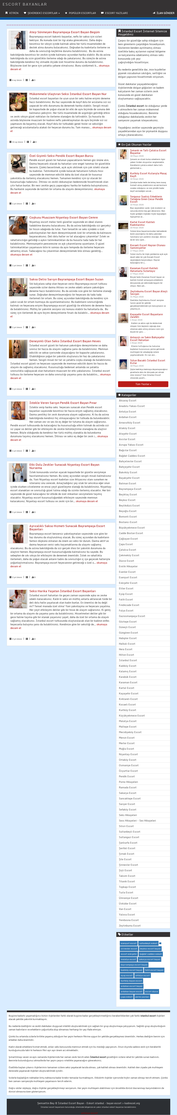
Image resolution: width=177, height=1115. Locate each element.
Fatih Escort (126, 599)
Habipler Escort (128, 638)
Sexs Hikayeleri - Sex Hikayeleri (137, 821)
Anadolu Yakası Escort (132, 406)
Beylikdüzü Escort (129, 505)
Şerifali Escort (127, 848)
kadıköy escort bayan (131, 970)
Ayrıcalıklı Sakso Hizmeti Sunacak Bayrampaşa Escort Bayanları (67, 528)
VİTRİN (13, 13)
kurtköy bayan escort (131, 980)
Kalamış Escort (128, 671)
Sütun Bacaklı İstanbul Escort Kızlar (147, 361)
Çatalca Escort (127, 550)
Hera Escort (125, 649)
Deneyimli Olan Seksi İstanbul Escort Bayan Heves (65, 341)
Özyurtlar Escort (128, 771)
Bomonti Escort (128, 517)
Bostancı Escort (128, 522)
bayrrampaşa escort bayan (134, 964)
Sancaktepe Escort (130, 798)
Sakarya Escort (127, 793)
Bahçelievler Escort (130, 461)
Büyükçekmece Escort (132, 528)
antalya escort (142, 975)
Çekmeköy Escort (129, 555)
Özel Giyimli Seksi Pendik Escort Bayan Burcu (61, 155)
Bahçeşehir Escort (129, 467)
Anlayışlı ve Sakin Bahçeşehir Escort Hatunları (147, 338)
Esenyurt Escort (128, 577)
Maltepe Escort (128, 727)
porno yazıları (142, 996)
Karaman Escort (128, 682)
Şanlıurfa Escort (128, 843)
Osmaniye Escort (129, 765)
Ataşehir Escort (128, 434)
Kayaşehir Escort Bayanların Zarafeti (146, 315)
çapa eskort (127, 996)
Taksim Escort (127, 876)
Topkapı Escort (127, 887)
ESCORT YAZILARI (116, 13)
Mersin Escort (127, 738)
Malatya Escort (128, 721)
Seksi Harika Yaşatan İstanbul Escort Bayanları (62, 591)
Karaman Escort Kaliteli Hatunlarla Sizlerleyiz (144, 269)
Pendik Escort (127, 776)
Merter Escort (127, 743)
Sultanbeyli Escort (129, 832)
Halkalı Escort (127, 644)
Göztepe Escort (128, 622)
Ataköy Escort (127, 428)
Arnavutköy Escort (129, 423)
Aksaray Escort (127, 400)
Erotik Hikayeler (128, 566)
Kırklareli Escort (128, 699)
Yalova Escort (127, 915)
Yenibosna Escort (129, 920)
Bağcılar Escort (128, 450)
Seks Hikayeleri (128, 815)
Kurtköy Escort (127, 710)
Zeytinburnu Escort (130, 926)
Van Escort (125, 909)
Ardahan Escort (128, 417)
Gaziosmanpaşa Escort (132, 616)
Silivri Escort (126, 826)
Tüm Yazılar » (143, 384)
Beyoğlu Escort (128, 511)
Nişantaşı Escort (128, 754)
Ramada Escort (128, 787)
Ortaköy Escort (127, 760)
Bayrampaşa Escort (130, 489)
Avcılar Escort (127, 439)
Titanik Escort (127, 881)
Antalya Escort (127, 412)
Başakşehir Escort (129, 478)
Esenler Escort (127, 572)
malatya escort (128, 959)
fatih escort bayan (154, 970)
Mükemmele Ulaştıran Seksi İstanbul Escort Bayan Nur (68, 94)
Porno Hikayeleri (128, 782)
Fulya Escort (126, 611)
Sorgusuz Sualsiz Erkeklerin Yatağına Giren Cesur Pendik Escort (146, 199)
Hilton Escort (126, 655)
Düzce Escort (126, 561)
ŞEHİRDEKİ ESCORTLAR (42, 13)
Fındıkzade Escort (129, 605)
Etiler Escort (126, 588)
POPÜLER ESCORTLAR (82, 13)
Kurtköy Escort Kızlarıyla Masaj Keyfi (148, 174)
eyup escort (127, 975)
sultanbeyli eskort (148, 943)
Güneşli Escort (127, 627)
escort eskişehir (129, 954)
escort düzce (151, 991)
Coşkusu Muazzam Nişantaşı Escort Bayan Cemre (63, 217)
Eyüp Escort (126, 594)
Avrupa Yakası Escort (131, 445)
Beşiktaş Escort (128, 494)
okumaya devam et (21, 255)
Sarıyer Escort (127, 804)
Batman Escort (127, 483)
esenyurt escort (129, 943)
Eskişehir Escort (128, 583)
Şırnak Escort (126, 854)
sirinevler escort (129, 948)
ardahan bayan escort (131, 991)
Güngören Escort (128, 633)
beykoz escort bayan (150, 948)
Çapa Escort (126, 544)
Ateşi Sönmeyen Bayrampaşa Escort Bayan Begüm (64, 32)
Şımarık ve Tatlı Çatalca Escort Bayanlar (148, 151)
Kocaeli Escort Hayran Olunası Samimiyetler (147, 246)
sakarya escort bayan (149, 959)
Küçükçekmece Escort (132, 716)
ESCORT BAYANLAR (25, 4)
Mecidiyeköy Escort (130, 732)
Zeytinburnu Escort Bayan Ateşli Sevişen (148, 292)
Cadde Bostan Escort (131, 533)
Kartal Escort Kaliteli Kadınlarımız (142, 223)
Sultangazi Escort (129, 837)
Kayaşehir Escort (128, 693)
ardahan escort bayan (131, 986)
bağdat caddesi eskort (151, 954)
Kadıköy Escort (127, 666)
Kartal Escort (126, 688)
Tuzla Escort (126, 892)
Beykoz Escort (127, 500)
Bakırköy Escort (128, 472)
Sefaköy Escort (127, 810)
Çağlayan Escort (128, 539)
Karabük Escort (128, 677)
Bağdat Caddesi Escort (132, 456)
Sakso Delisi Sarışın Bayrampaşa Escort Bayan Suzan (66, 279)
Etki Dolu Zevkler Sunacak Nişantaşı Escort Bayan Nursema (64, 466)
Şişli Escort (125, 870)
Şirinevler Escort (128, 865)
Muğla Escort (126, 749)
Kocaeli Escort (127, 704)
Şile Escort (125, 859)
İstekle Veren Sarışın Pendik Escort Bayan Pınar (63, 402)
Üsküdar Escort (128, 903)
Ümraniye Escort (128, 898)
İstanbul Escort (128, 660)
